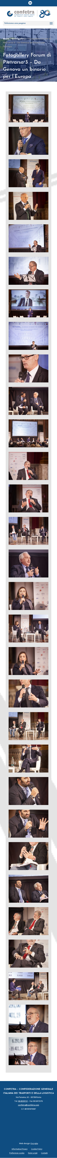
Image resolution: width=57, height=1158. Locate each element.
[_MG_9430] (28, 479)
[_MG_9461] (28, 609)
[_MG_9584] (28, 966)
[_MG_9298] (28, 251)
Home (6, 38)
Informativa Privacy (19, 1149)
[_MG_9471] (28, 674)
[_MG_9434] (28, 544)
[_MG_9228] (28, 153)
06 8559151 (23, 1101)
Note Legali (32, 1153)
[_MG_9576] (28, 901)
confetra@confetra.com (28, 1105)
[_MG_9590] (28, 999)
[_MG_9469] (28, 641)
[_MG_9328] (28, 283)
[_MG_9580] (28, 934)
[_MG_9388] (28, 381)
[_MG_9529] (28, 804)
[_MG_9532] (28, 836)
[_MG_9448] (28, 576)
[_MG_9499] (28, 739)
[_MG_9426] (28, 446)
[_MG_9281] (28, 219)
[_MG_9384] (28, 349)
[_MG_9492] (28, 706)
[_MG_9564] (28, 869)
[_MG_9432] (28, 511)
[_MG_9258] (28, 186)
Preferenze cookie (16, 1153)
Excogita (34, 1143)
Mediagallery (18, 38)
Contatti (44, 1153)
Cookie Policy (36, 1149)
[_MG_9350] (28, 316)
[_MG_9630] (28, 1031)
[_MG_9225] (28, 121)
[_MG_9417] (28, 414)
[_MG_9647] (28, 1064)
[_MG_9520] (28, 771)
